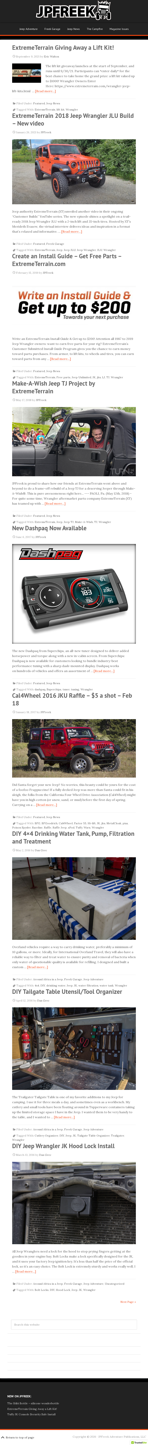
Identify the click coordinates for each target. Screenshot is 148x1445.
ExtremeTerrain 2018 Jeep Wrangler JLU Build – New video (73, 119)
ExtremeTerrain (45, 109)
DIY (42, 985)
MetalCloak (114, 823)
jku (99, 377)
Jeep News (73, 29)
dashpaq (40, 689)
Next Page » (128, 1302)
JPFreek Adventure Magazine (74, 11)
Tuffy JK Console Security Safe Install (31, 1414)
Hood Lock (63, 1290)
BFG (37, 823)
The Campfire (95, 29)
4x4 (37, 985)
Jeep (59, 250)
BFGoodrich (49, 823)
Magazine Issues (119, 29)
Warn (87, 827)
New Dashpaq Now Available (49, 528)
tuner (66, 689)
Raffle (47, 827)
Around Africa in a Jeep (48, 979)
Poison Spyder (21, 827)
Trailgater (117, 1135)
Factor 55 (80, 823)
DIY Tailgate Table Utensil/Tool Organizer (67, 991)
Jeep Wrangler (86, 250)
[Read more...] (45, 91)
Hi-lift (92, 823)
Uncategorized (114, 1283)
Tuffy (79, 827)
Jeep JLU (70, 250)
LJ (103, 377)
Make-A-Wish (84, 522)
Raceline (37, 827)
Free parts (63, 377)
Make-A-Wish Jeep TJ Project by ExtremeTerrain (53, 387)
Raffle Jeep (60, 827)
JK (94, 377)
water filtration (88, 985)
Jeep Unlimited (81, 377)
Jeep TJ (69, 522)
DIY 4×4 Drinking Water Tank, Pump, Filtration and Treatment (73, 837)
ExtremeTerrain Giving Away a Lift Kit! (63, 47)
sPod (71, 827)
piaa (125, 823)
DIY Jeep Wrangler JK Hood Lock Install (63, 1146)
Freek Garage (52, 29)
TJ (107, 377)
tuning (75, 689)
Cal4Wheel (66, 823)
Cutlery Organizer (46, 1135)
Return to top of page (20, 1437)
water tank (107, 985)
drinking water (55, 985)
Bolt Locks (42, 1290)
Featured (39, 103)
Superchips (54, 689)
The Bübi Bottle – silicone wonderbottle (33, 1403)
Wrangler (72, 109)
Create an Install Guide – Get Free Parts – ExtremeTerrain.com (66, 260)
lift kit (60, 109)
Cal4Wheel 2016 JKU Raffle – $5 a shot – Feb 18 (72, 699)
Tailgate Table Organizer (93, 1135)
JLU (99, 250)
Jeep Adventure (28, 29)
